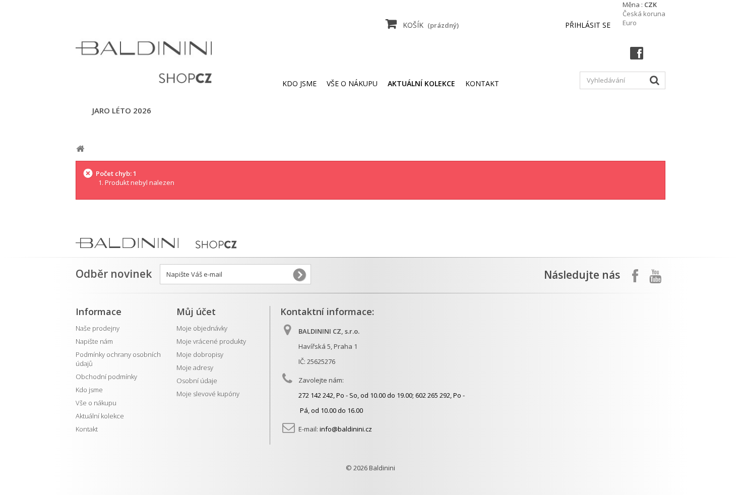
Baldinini (382, 467)
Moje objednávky (201, 328)
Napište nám (94, 341)
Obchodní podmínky (106, 376)
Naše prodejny (97, 328)
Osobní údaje (196, 380)
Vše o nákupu (352, 83)
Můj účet (196, 311)
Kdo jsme (299, 83)
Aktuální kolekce (100, 415)
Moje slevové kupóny (207, 393)
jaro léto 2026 (121, 110)
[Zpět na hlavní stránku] (80, 149)
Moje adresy (194, 367)
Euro (630, 22)
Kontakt (87, 429)
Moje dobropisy (199, 354)
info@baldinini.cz (346, 429)
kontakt (482, 83)
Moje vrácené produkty (211, 341)
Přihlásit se (587, 25)
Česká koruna (644, 13)
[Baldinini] (144, 54)
